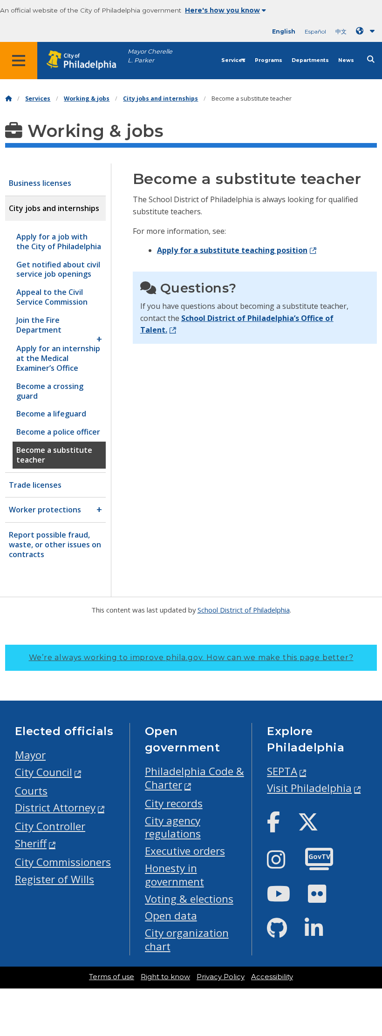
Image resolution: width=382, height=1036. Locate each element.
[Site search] (371, 59)
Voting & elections (189, 899)
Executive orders (185, 851)
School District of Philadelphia (244, 609)
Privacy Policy (221, 977)
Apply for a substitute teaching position (232, 250)
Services (233, 60)
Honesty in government (174, 875)
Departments (310, 60)
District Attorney (55, 807)
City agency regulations (173, 827)
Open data (171, 915)
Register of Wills (54, 879)
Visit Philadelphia (309, 788)
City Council (43, 772)
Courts (31, 791)
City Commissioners (63, 862)
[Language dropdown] (367, 31)
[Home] (8, 98)
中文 (341, 31)
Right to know (165, 977)
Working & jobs (86, 98)
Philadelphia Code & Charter (194, 778)
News (346, 60)
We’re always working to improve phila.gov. (191, 657)
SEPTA (282, 771)
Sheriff (31, 843)
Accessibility (272, 977)
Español (315, 31)
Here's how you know (222, 10)
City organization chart (187, 940)
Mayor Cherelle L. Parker (150, 56)
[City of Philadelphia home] (86, 60)
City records (174, 803)
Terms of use (111, 977)
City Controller (50, 826)
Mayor (30, 755)
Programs (268, 60)
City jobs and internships (160, 98)
